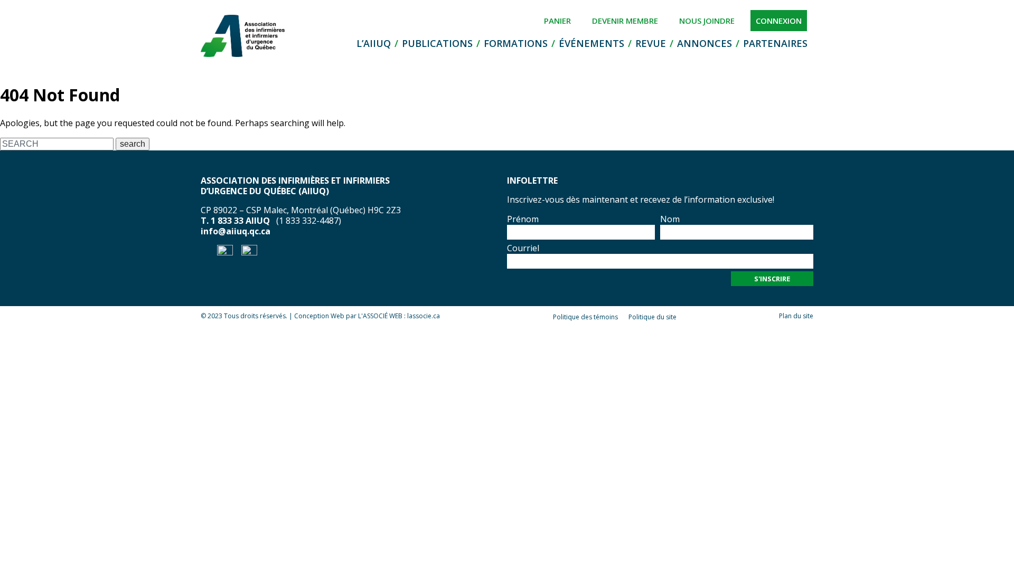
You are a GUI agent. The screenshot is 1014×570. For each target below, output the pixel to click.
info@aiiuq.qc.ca (235, 231)
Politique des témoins (585, 316)
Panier (557, 20)
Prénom (523, 219)
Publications (437, 43)
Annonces (704, 43)
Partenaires (775, 43)
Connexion (779, 20)
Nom (670, 219)
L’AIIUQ (373, 43)
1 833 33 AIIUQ (240, 220)
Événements (591, 43)
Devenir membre (625, 20)
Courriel (523, 248)
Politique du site (652, 316)
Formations (516, 43)
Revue (650, 43)
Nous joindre (707, 20)
